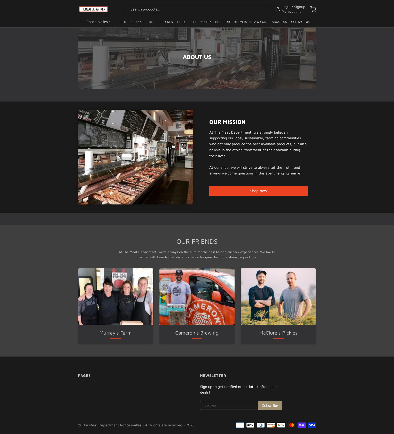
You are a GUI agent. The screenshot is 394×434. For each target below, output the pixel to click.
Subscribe (270, 405)
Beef (152, 21)
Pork (181, 21)
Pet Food (222, 21)
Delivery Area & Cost (251, 21)
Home (122, 21)
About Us (279, 21)
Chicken (166, 21)
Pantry (205, 21)
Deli (193, 21)
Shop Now (258, 191)
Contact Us (300, 21)
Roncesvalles (97, 22)
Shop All (138, 21)
